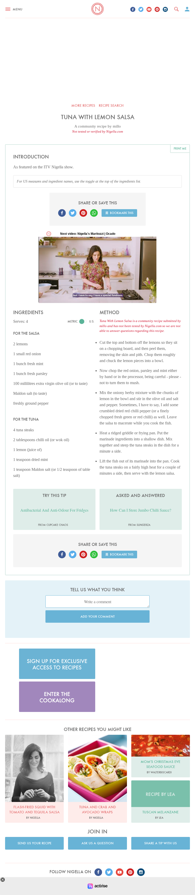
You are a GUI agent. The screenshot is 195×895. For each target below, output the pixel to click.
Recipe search (111, 105)
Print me (180, 148)
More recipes (83, 105)
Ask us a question (97, 843)
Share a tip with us (160, 843)
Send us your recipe (35, 843)
